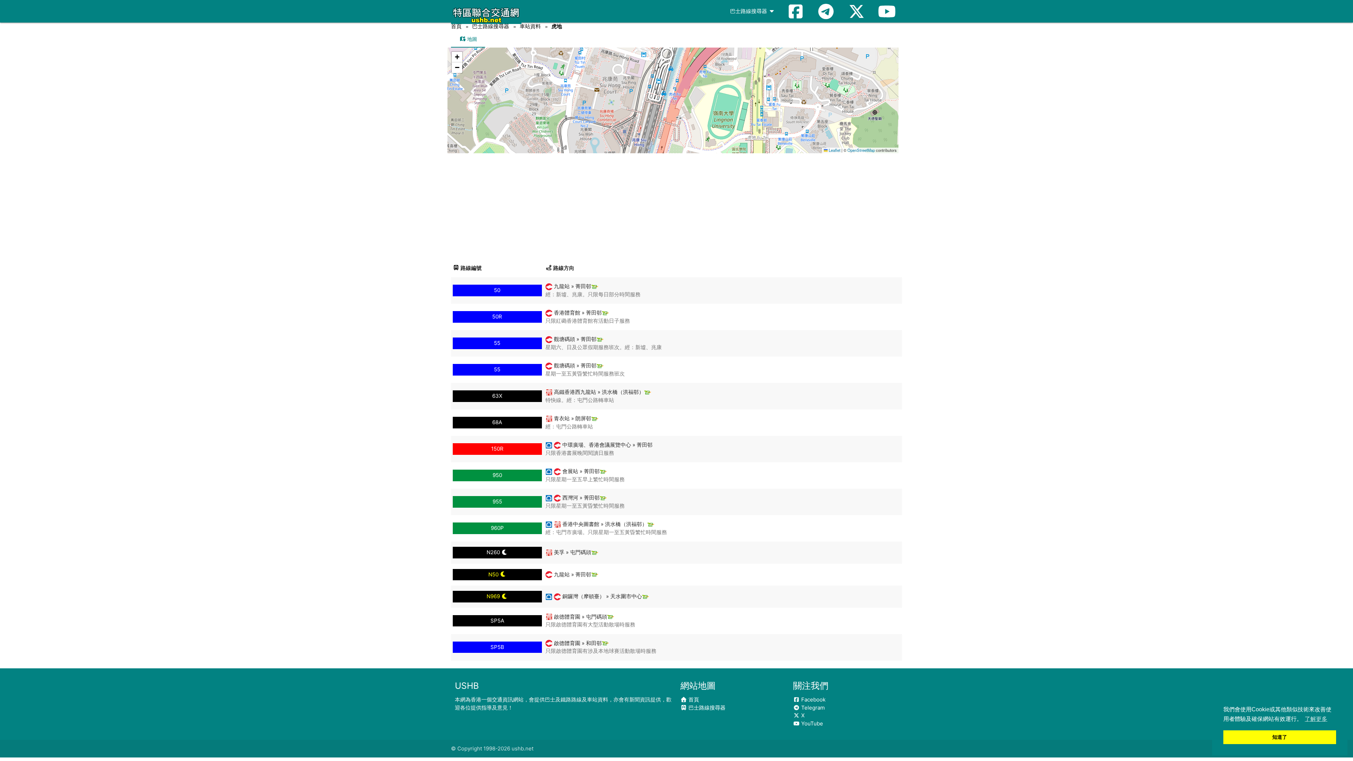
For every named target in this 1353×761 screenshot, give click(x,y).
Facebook (813, 699)
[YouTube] (887, 11)
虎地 (556, 26)
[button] (673, 93)
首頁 (456, 26)
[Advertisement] (676, 206)
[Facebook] (795, 11)
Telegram (812, 707)
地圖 (471, 39)
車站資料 (530, 26)
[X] (856, 11)
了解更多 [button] (1316, 719)
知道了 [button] (1279, 737)
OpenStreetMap (861, 150)
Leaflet (834, 150)
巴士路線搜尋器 (749, 11)
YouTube (811, 723)
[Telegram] (826, 11)
